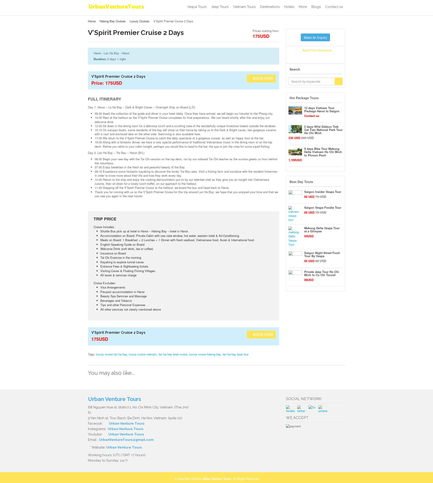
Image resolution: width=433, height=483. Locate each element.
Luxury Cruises (139, 21)
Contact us (334, 7)
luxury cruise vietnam (143, 354)
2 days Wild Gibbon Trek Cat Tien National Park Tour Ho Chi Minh (323, 129)
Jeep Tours (219, 7)
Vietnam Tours (244, 7)
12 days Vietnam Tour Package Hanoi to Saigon (321, 109)
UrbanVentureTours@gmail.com (126, 440)
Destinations (270, 7)
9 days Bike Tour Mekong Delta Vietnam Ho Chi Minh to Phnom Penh (323, 152)
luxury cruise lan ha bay (111, 354)
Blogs (316, 7)
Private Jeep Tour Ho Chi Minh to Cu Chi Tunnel (321, 273)
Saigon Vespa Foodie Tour (322, 207)
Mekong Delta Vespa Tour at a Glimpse (322, 229)
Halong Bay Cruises (113, 21)
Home (92, 21)
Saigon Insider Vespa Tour (322, 192)
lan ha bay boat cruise (173, 354)
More (303, 7)
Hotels (289, 7)
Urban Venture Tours (127, 423)
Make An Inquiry (315, 37)
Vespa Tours (197, 7)
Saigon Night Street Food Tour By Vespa (322, 254)
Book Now (262, 78)
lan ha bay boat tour (236, 354)
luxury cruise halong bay (205, 354)
